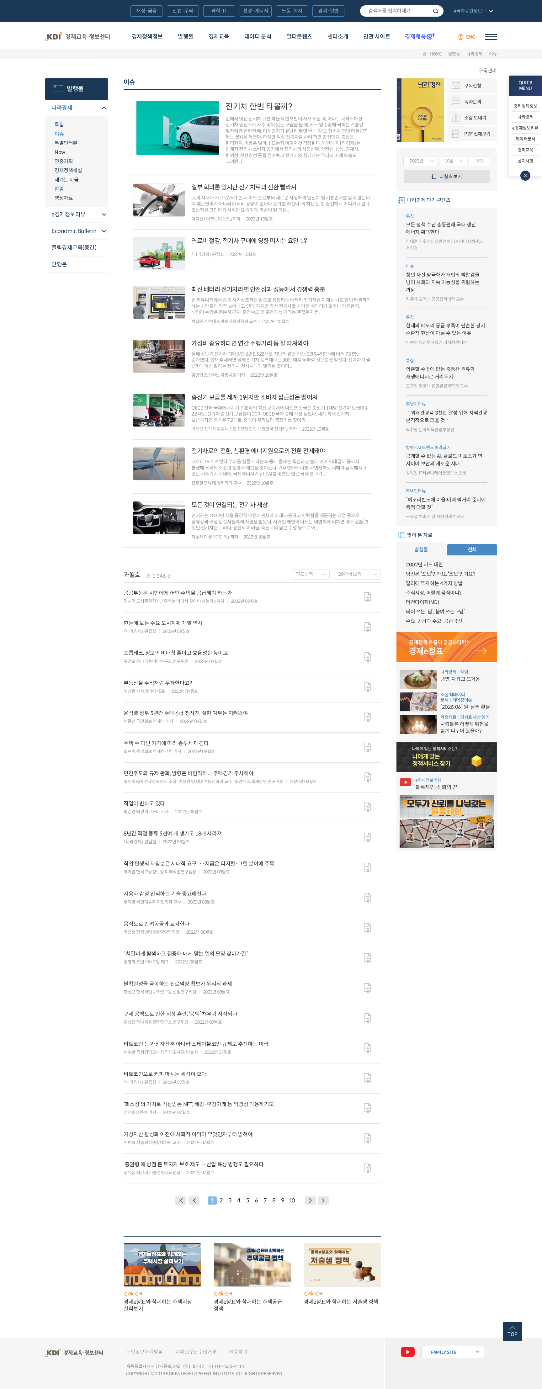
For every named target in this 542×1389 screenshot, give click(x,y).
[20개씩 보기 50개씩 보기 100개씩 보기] (357, 575)
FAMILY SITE (443, 1352)
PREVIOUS (194, 1200)
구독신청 (472, 86)
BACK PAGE (180, 1200)
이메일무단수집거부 (195, 1352)
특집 (59, 124)
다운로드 (367, 597)
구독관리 (488, 71)
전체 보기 (473, 11)
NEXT (310, 1200)
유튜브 (408, 1352)
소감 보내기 (475, 118)
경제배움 (420, 36)
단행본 (59, 264)
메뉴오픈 (104, 108)
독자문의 (472, 102)
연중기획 (64, 161)
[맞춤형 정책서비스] (446, 757)
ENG (471, 37)
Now (60, 152)
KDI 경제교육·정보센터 (77, 37)
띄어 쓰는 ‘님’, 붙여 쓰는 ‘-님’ (435, 611)
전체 (472, 549)
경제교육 (219, 36)
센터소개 (337, 36)
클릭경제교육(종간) (73, 247)
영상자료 (64, 198)
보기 (479, 161)
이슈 (493, 54)
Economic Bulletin (74, 231)
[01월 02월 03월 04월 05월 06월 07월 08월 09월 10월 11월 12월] (453, 161)
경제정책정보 (147, 36)
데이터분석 (525, 139)
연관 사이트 (376, 36)
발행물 (186, 36)
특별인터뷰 (66, 143)
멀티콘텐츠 (299, 36)
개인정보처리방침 (144, 1352)
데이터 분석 (257, 36)
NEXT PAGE (323, 1200)
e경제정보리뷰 (68, 214)
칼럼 (59, 189)
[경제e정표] (446, 647)
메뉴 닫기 (525, 176)
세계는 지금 (66, 180)
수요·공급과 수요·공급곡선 (434, 621)
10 (291, 1200)
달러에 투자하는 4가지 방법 (434, 583)
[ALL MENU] (491, 37)
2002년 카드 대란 (424, 564)
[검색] (402, 11)
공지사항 (526, 161)
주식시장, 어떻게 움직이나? (434, 593)
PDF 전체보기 (477, 134)
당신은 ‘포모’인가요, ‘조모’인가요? (441, 574)
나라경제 (474, 54)
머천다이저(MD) (422, 602)
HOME (436, 54)
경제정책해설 (68, 170)
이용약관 (238, 1352)
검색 (436, 11)
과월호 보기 (451, 176)
